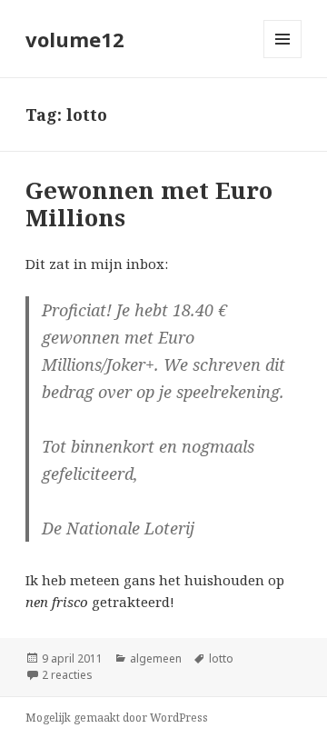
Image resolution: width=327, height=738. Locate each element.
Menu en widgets (283, 57)
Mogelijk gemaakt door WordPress (116, 717)
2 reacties (67, 675)
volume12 (74, 39)
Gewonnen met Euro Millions (148, 204)
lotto (221, 658)
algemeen (156, 658)
